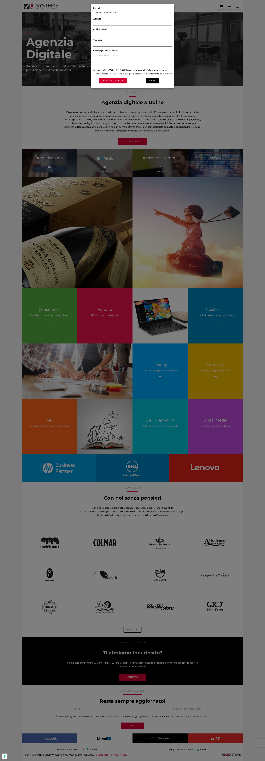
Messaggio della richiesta (105, 51)
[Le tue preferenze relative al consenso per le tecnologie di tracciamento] (4, 756)
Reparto (97, 8)
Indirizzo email (100, 29)
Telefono (97, 40)
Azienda (97, 19)
